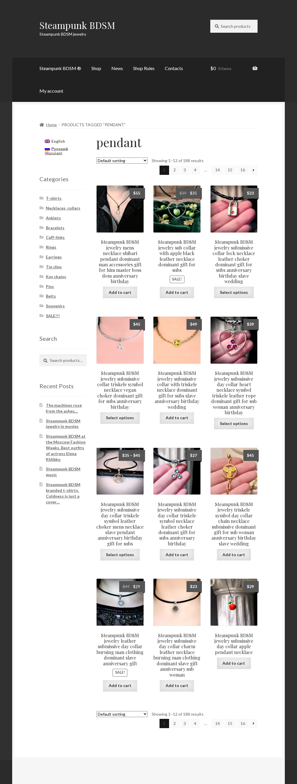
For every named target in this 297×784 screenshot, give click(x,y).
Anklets (53, 217)
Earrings (54, 256)
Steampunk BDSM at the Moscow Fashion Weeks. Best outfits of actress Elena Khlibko (66, 447)
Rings (51, 247)
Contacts (174, 68)
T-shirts (53, 198)
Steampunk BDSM (77, 25)
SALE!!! (53, 315)
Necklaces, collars (63, 208)
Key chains (56, 276)
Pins (50, 286)
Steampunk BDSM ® (60, 68)
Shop (96, 68)
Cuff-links (55, 237)
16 (242, 169)
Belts (51, 296)
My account (51, 91)
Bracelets (55, 227)
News (117, 68)
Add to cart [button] (120, 292)
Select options (234, 292)
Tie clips (54, 266)
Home (51, 124)
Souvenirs (55, 305)
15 (230, 169)
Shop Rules (144, 68)
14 (217, 169)
